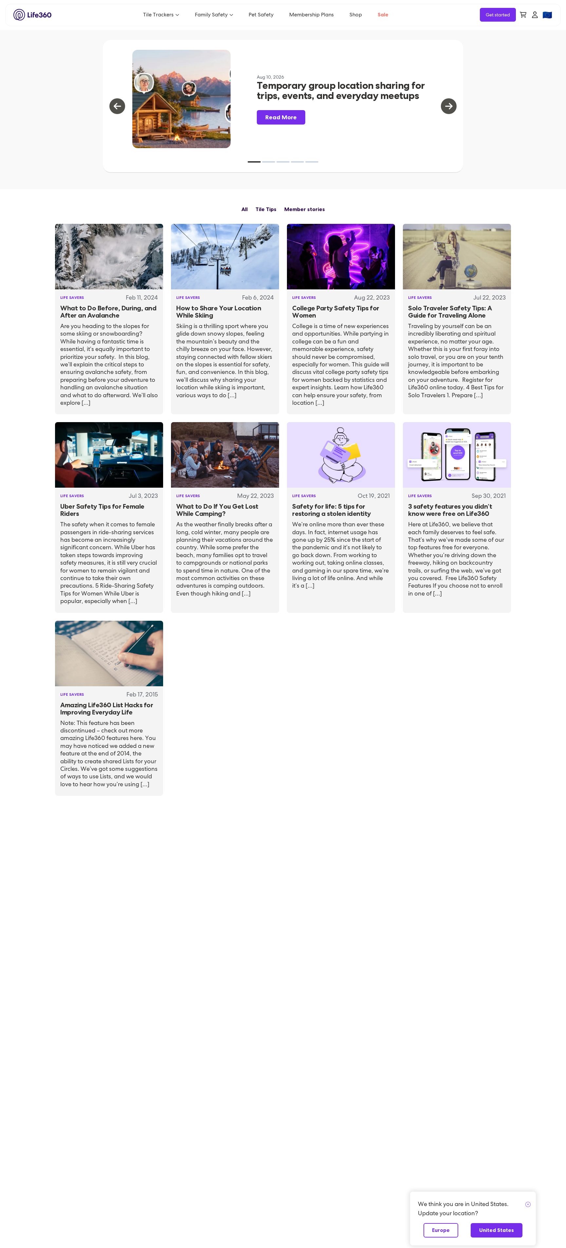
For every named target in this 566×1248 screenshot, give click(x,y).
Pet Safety (261, 14)
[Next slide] (449, 106)
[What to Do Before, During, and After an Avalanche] (109, 256)
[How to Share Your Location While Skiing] (225, 256)
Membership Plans (311, 14)
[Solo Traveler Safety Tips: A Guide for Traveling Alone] (457, 256)
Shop (355, 14)
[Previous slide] (117, 106)
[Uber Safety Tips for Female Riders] (109, 455)
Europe (441, 1230)
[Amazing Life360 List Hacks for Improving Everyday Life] (109, 653)
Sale (383, 14)
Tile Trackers (158, 14)
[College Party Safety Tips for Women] (341, 256)
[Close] (528, 1205)
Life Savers (72, 298)
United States (496, 1230)
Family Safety (211, 14)
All (244, 209)
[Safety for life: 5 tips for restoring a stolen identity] (341, 455)
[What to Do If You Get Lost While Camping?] (225, 455)
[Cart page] (523, 14)
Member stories (304, 209)
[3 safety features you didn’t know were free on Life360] (457, 455)
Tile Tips (265, 209)
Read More (281, 117)
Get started (498, 15)
